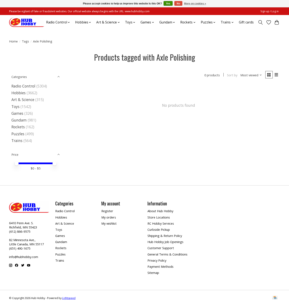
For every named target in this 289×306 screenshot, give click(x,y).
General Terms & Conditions (167, 254)
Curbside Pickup (158, 229)
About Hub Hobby (160, 211)
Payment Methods (160, 266)
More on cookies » (195, 3)
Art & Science (22, 99)
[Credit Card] (275, 298)
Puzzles (17, 133)
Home (13, 41)
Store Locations (158, 217)
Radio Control (23, 86)
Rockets (18, 126)
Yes (168, 3)
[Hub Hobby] (26, 22)
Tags (25, 41)
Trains (16, 140)
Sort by (232, 75)
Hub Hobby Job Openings (165, 242)
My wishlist (109, 223)
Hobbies (18, 92)
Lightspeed (69, 298)
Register (107, 211)
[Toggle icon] (260, 22)
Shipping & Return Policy (164, 236)
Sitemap (153, 272)
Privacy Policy (156, 260)
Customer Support (160, 248)
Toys (15, 106)
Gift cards (246, 22)
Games (17, 113)
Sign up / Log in (269, 11)
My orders (108, 217)
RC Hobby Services (160, 223)
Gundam (19, 120)
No (178, 3)
